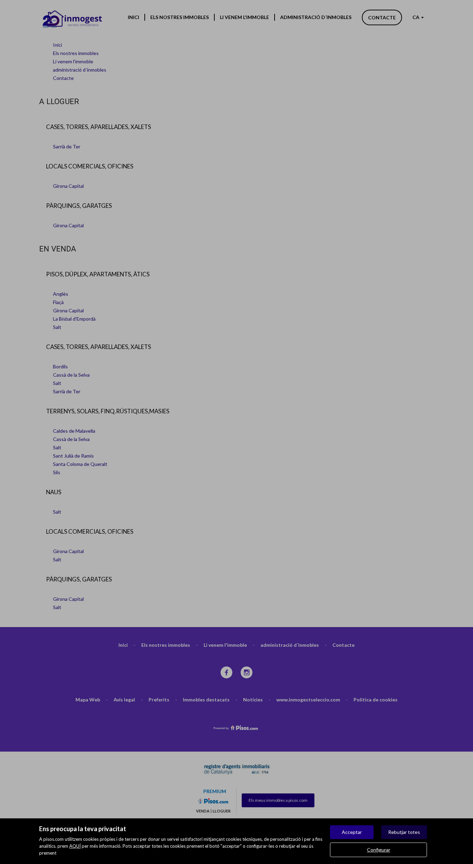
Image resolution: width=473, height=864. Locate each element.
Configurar (378, 850)
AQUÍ (75, 846)
